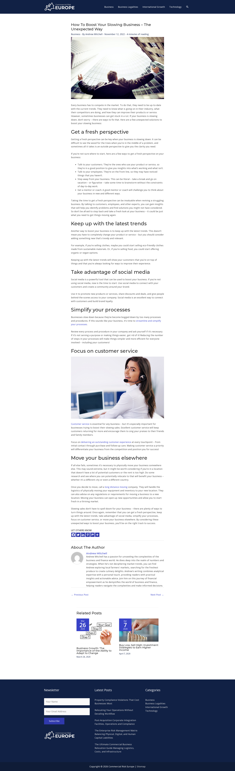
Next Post (157, 594)
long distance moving (116, 486)
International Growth (156, 707)
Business (75, 34)
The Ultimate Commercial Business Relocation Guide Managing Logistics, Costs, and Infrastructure (114, 748)
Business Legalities (155, 703)
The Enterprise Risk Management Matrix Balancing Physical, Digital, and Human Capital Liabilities (116, 734)
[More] (97, 535)
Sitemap (141, 766)
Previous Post (79, 594)
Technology (151, 710)
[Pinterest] (88, 535)
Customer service (80, 423)
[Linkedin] (83, 535)
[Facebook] (73, 535)
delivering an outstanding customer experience (106, 442)
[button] (187, 6)
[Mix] (92, 535)
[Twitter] (78, 535)
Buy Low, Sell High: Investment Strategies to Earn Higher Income (138, 647)
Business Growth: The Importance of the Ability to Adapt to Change (94, 651)
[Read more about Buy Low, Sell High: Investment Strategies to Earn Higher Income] (139, 629)
